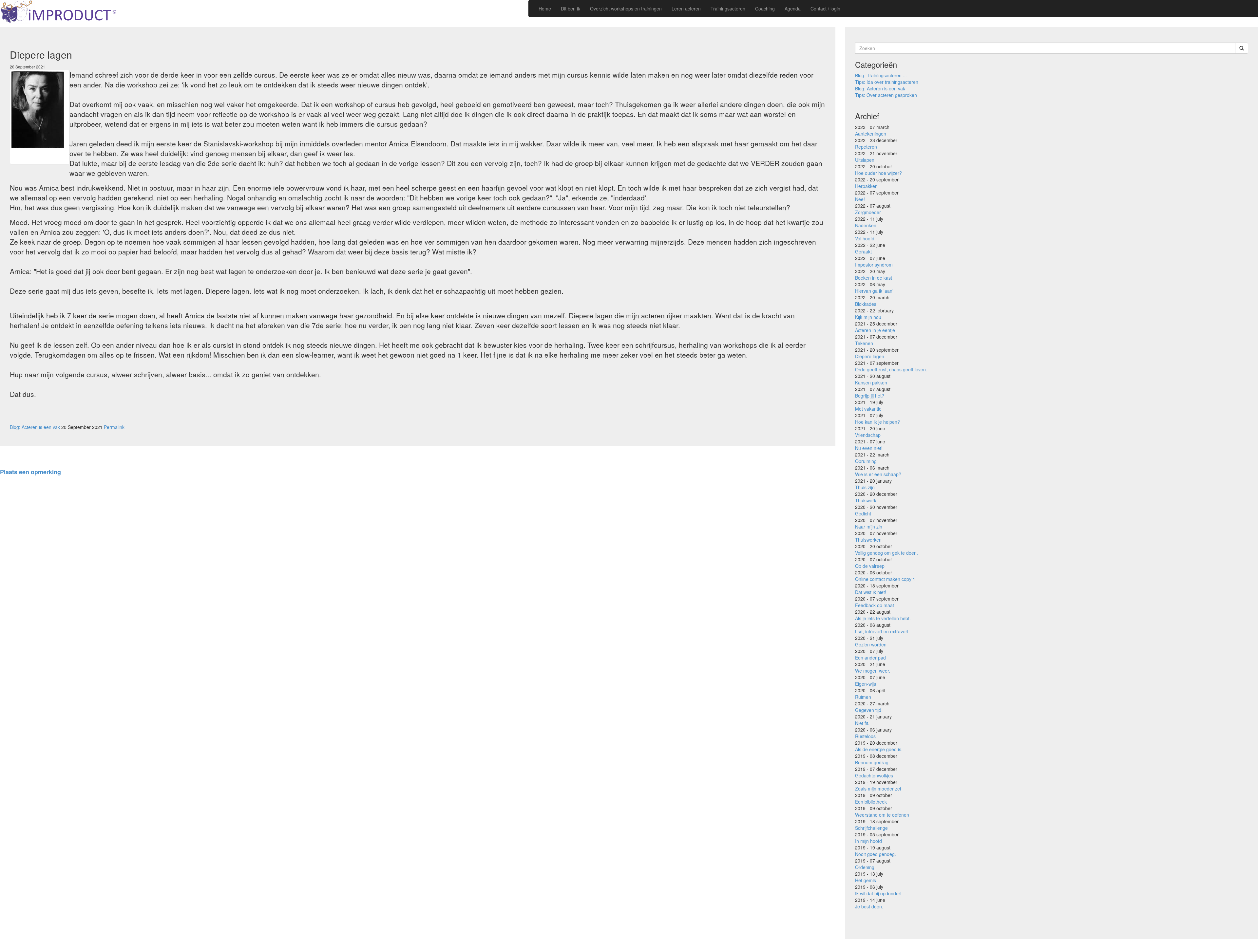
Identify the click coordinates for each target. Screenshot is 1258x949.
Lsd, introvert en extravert (881, 631)
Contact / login (825, 8)
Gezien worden (870, 644)
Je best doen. (869, 906)
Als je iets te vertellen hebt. (883, 618)
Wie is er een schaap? (878, 474)
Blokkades (865, 304)
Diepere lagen (869, 356)
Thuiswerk (865, 500)
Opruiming (866, 461)
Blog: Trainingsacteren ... (881, 75)
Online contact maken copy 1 (885, 579)
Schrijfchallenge (871, 828)
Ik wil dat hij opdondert (878, 893)
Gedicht (863, 513)
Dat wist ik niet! (870, 592)
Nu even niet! (869, 448)
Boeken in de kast (873, 277)
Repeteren (866, 146)
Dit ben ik (570, 8)
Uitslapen (864, 160)
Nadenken (865, 225)
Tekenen (864, 343)
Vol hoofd (864, 238)
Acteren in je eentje (875, 330)
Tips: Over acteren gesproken (886, 95)
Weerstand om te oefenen (882, 814)
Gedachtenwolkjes (874, 775)
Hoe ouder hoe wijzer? (878, 173)
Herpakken (866, 186)
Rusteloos (865, 736)
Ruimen (863, 697)
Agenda (793, 8)
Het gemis (865, 880)
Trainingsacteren (728, 8)
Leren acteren (686, 8)
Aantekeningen (870, 133)
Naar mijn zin (868, 526)
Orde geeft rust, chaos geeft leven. (891, 369)
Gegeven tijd (868, 710)
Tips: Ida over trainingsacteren (886, 82)
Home (545, 8)
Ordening (864, 867)
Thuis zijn (865, 487)
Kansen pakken (871, 382)
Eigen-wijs (865, 683)
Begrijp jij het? (869, 395)
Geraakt (863, 251)
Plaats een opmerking (30, 472)
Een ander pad (870, 657)
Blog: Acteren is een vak (35, 427)
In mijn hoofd (868, 841)
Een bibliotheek (871, 801)
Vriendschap (868, 435)
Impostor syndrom (874, 264)
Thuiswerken (868, 539)
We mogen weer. (872, 670)
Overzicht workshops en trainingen (626, 8)
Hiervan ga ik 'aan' (874, 291)
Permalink (114, 427)
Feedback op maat (874, 605)
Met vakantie (868, 408)
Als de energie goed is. (879, 749)
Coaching (765, 8)
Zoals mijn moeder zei (878, 788)
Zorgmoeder (868, 212)
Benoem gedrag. (872, 762)
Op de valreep (870, 566)
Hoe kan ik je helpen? (877, 422)
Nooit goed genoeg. (875, 854)
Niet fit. (862, 723)
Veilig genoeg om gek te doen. (886, 552)
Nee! (860, 199)
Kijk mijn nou (868, 317)
